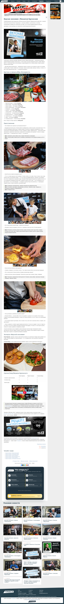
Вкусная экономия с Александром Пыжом (12, 453)
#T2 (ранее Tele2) (16, 461)
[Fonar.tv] (4, 1)
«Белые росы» (34, 438)
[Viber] (28, 465)
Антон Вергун (43, 447)
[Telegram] (25, 465)
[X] (22, 465)
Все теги (19, 591)
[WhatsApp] (24, 465)
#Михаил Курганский (33, 461)
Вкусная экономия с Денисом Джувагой (12, 455)
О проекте (31, 590)
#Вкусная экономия (24, 461)
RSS (19, 590)
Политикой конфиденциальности (32, 599)
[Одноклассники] (26, 465)
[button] (45, 142)
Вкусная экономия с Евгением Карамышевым (13, 456)
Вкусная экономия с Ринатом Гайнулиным (12, 454)
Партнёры (41, 590)
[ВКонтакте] (21, 465)
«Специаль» (19, 440)
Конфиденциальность (43, 593)
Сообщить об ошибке (22, 593)
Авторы (30, 591)
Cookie (13, 598)
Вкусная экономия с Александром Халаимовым (13, 458)
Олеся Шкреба (43, 446)
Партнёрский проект (41, 444)
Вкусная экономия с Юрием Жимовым (12, 457)
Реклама (41, 591)
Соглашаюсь (32, 601)
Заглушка (30, 593)
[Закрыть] (46, 17)
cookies (26, 596)
